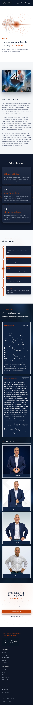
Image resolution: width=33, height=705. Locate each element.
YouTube (6, 689)
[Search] (17, 3)
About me (4, 652)
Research (4, 660)
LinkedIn (6, 687)
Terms (10, 701)
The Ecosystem (5, 657)
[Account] (21, 3)
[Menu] (29, 3)
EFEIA (3, 675)
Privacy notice (4, 701)
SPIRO (3, 672)
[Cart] (25, 3)
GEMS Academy (5, 677)
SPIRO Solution (5, 680)
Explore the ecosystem (15, 616)
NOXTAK (4, 669)
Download (17, 475)
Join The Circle (15, 611)
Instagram (6, 692)
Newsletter (4, 662)
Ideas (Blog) (4, 655)
